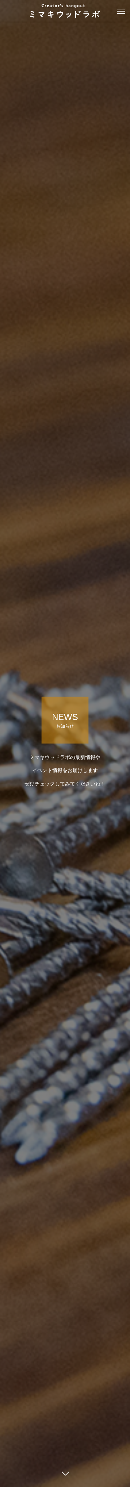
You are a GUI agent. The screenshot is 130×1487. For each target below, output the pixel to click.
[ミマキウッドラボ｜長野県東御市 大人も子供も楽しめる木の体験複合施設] (65, 11)
